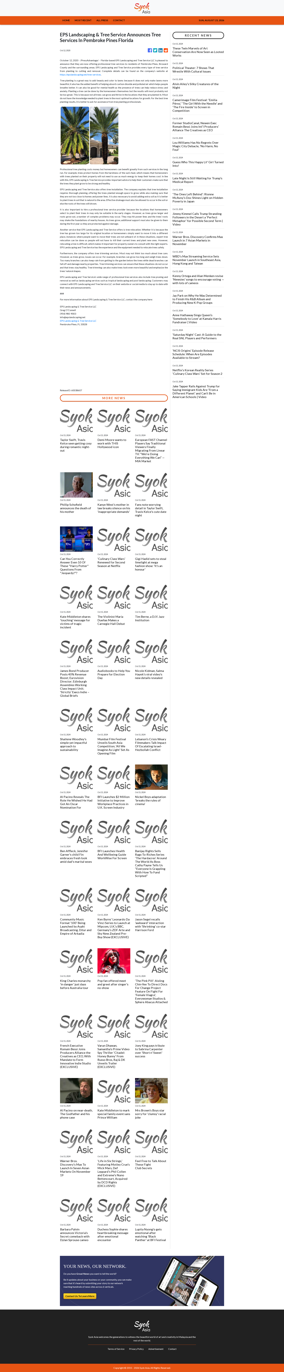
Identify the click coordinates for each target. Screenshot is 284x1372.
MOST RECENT (83, 20)
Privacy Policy (136, 1348)
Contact (172, 1348)
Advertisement (155, 1348)
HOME (66, 20)
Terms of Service (116, 1348)
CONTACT (119, 20)
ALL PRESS (102, 20)
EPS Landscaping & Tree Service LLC (78, 320)
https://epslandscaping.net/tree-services (80, 74)
